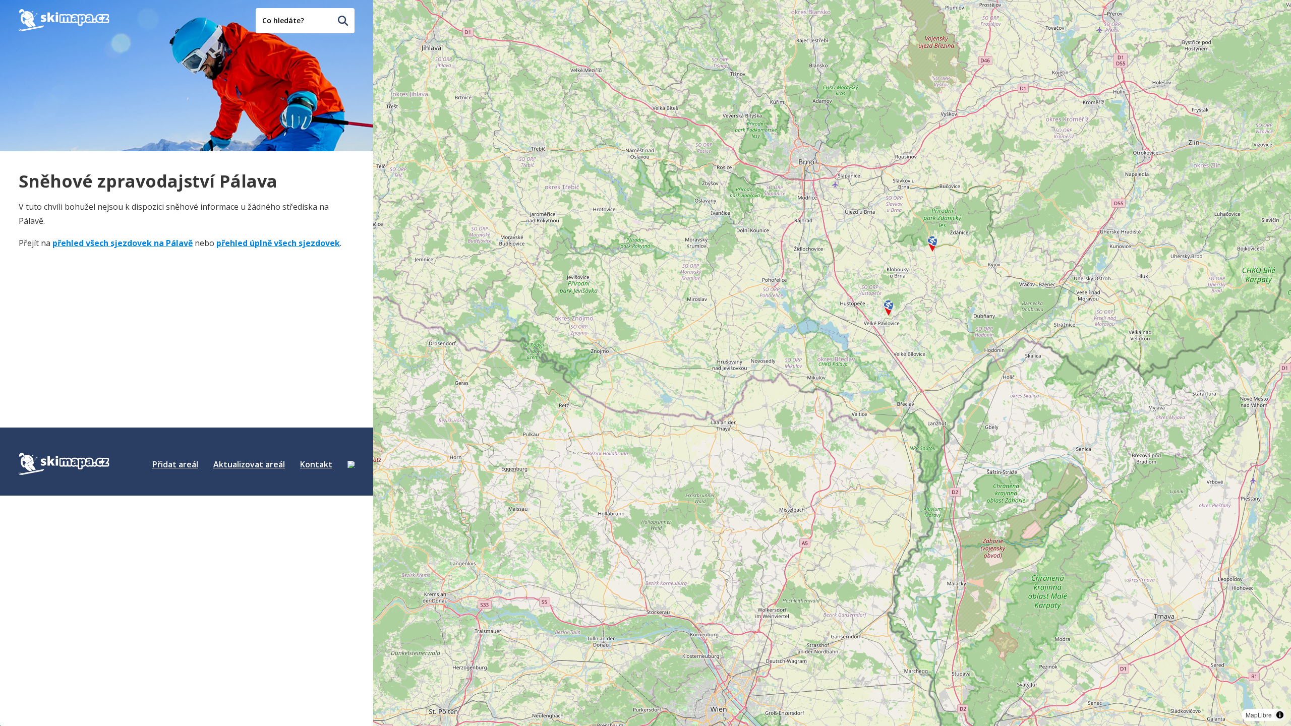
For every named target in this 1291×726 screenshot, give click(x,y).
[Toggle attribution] (1280, 715)
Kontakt (316, 464)
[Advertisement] (94, 321)
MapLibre (1259, 714)
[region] (832, 363)
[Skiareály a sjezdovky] (351, 464)
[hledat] (343, 20)
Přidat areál (175, 464)
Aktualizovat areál (249, 464)
